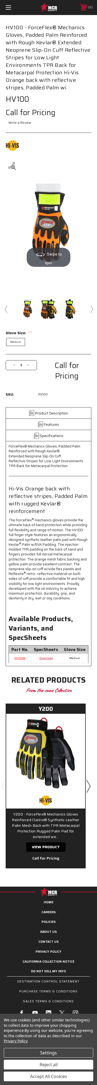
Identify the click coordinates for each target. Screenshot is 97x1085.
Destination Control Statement (48, 981)
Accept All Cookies (48, 1076)
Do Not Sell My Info (48, 971)
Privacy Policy (48, 951)
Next (91, 309)
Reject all (49, 1065)
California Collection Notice (48, 961)
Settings (48, 1053)
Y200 (46, 708)
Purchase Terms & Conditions (48, 991)
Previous (6, 309)
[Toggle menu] (14, 7)
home (48, 902)
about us (48, 931)
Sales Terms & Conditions (48, 1001)
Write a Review (19, 122)
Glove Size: (19, 333)
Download (46, 658)
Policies (48, 921)
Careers (48, 912)
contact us (49, 941)
